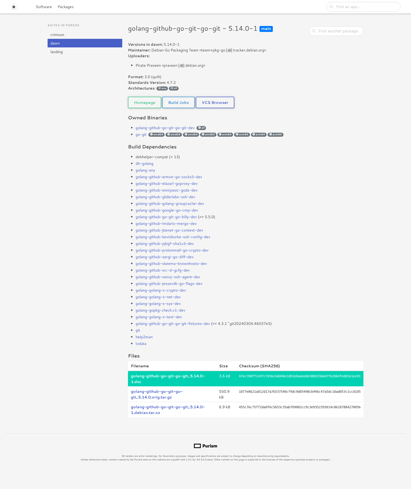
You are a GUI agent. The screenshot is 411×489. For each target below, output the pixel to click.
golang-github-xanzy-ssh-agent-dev (168, 276)
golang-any (145, 170)
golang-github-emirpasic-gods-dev (167, 190)
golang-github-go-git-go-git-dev (165, 127)
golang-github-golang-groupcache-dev (170, 203)
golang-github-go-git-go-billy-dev (166, 216)
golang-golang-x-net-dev (158, 296)
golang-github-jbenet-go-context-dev (169, 230)
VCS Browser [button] (215, 102)
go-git (141, 134)
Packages (66, 6)
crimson (57, 34)
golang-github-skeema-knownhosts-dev (171, 263)
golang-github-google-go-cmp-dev (167, 210)
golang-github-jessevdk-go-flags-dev (169, 283)
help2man (144, 336)
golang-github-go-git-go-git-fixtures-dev (173, 323)
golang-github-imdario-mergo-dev (166, 223)
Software (44, 6)
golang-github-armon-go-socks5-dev (169, 176)
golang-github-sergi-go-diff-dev (165, 256)
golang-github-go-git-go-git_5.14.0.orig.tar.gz (157, 394)
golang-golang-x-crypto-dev (161, 290)
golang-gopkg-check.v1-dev (160, 310)
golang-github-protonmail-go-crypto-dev (172, 250)
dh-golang (144, 163)
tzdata (141, 343)
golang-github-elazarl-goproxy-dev (167, 183)
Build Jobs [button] (178, 102)
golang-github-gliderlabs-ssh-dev (165, 196)
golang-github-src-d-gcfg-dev (163, 270)
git (138, 330)
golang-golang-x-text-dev (159, 316)
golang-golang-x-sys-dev (158, 303)
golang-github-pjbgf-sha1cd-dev (165, 243)
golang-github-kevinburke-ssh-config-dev (173, 236)
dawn (55, 43)
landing (56, 51)
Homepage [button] (144, 102)
